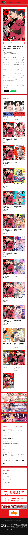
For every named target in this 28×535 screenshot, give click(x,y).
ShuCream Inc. (11, 520)
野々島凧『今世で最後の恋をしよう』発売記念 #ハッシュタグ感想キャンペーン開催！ (13, 455)
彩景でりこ (6, 50)
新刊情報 (10, 441)
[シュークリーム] (14, 513)
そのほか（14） (6, 485)
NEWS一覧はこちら (20, 426)
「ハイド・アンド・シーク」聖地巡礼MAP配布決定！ (13, 448)
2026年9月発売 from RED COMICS (11, 443)
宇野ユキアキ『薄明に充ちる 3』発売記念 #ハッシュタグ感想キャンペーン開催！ (13, 431)
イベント (10, 435)
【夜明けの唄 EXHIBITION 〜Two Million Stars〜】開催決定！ (12, 438)
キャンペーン (11, 429)
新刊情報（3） (6, 473)
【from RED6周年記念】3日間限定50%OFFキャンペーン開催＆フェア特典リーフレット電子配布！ (14, 462)
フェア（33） (6, 476)
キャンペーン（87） (7, 479)
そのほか (10, 446)
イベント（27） (6, 482)
